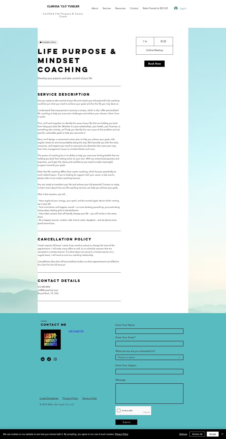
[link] (154, 64)
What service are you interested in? (135, 351)
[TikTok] (49, 359)
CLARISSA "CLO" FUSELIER (63, 6)
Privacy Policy (70, 398)
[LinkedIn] (43, 359)
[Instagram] (55, 359)
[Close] (222, 434)
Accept (212, 434)
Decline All (197, 434)
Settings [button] (183, 434)
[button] (120, 8)
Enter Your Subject (125, 365)
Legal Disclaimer (49, 398)
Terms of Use (89, 398)
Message (120, 380)
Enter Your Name (125, 325)
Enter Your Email (124, 337)
